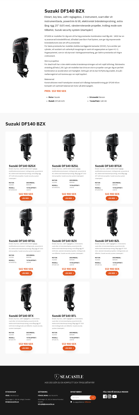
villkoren (88, 402)
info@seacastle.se (12, 402)
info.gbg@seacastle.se (46, 404)
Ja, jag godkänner (82, 402)
